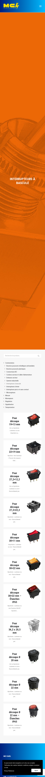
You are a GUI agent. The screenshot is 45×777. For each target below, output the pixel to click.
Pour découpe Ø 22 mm (14, 684)
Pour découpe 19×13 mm (14, 421)
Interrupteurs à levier (12, 387)
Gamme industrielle (12, 381)
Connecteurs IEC (11, 372)
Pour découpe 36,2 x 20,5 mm (15, 628)
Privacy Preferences (9, 771)
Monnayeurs (9, 398)
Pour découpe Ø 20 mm (14, 657)
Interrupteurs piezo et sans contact (17, 390)
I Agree (36, 770)
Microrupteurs (10, 393)
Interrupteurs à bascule (13, 384)
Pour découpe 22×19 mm (14, 448)
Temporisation (9, 407)
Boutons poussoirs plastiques (15, 369)
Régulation (8, 401)
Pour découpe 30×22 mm (14, 565)
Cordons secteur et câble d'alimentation (19, 375)
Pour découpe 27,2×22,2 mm (14, 508)
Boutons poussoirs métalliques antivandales (20, 366)
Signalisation (9, 404)
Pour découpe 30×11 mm (14, 537)
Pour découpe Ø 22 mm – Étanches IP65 (14, 715)
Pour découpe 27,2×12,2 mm (14, 478)
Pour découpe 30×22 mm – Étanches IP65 (14, 596)
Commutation (9, 363)
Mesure (7, 395)
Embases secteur (11, 378)
